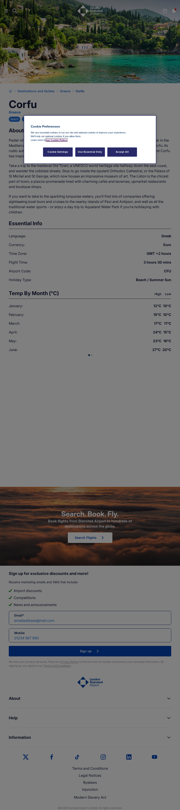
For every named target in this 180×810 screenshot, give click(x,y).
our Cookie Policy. (56, 140)
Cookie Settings (58, 152)
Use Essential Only (90, 152)
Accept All (122, 152)
